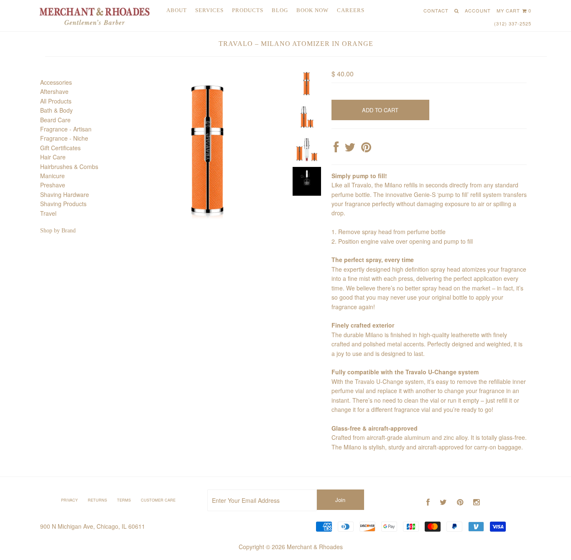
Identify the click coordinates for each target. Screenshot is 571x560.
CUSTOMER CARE (158, 500)
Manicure (52, 176)
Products (247, 10)
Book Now (312, 10)
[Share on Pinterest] (366, 149)
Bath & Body (56, 110)
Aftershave (54, 91)
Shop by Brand (58, 230)
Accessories (56, 82)
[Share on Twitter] (349, 149)
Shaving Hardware (64, 194)
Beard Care (55, 120)
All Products (55, 101)
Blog (280, 10)
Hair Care (53, 157)
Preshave (52, 185)
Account (478, 10)
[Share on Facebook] (336, 149)
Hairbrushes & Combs (69, 166)
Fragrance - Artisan (66, 129)
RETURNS (97, 500)
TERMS (124, 500)
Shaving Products (63, 203)
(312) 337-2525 (512, 23)
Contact (436, 10)
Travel (48, 213)
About (176, 10)
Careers (351, 10)
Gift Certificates (60, 148)
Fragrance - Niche (64, 138)
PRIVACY (69, 500)
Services (209, 10)
